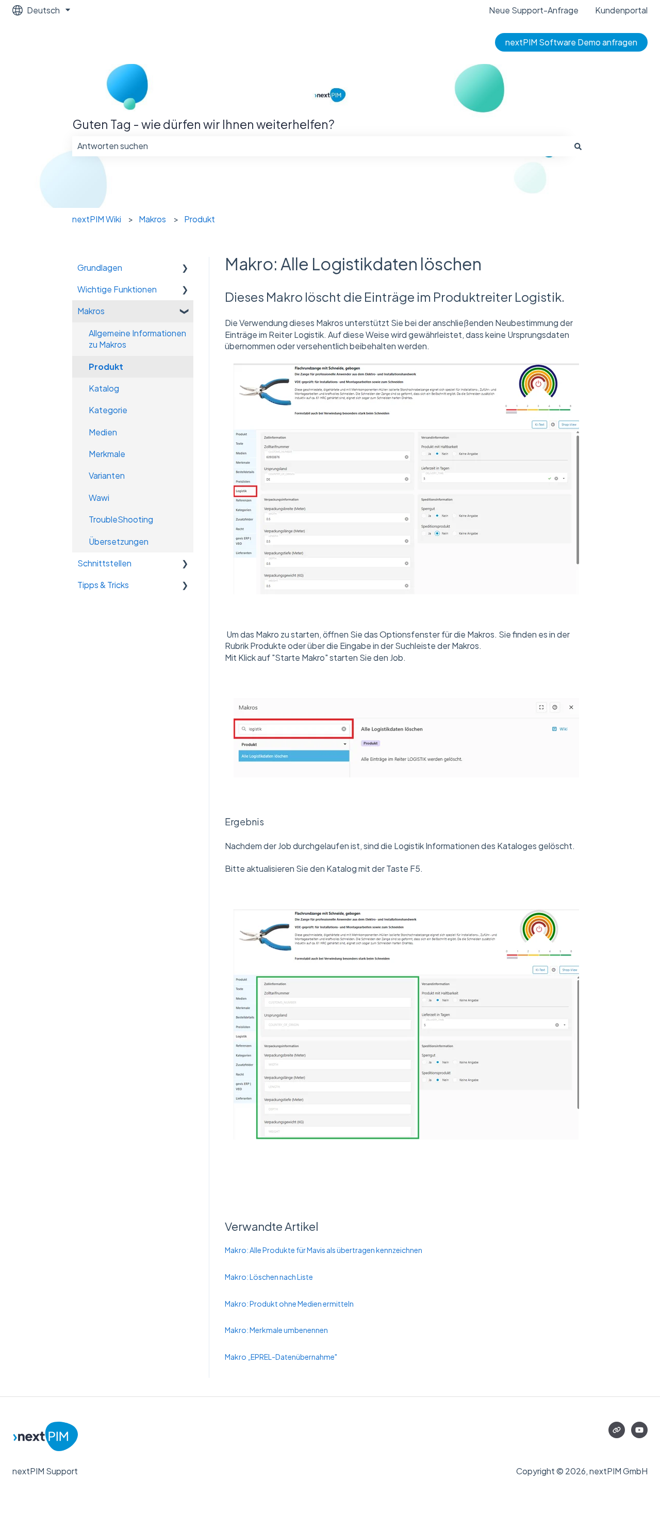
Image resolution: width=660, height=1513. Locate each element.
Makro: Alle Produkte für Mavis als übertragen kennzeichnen (323, 1250)
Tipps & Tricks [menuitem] (103, 584)
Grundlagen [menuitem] (99, 267)
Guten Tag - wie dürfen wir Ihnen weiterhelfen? (203, 124)
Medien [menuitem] (103, 432)
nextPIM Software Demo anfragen (571, 42)
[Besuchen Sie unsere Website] (616, 1430)
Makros (152, 219)
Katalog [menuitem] (104, 388)
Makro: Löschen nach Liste (269, 1276)
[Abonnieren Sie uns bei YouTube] (639, 1430)
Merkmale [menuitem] (107, 453)
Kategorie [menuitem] (108, 409)
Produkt (199, 219)
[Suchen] (578, 146)
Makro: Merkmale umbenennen (276, 1330)
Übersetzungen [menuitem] (118, 541)
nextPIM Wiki (96, 219)
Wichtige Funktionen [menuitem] (117, 289)
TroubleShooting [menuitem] (121, 519)
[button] (185, 268)
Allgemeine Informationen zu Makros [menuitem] (137, 339)
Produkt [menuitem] (106, 366)
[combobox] (320, 146)
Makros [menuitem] (91, 310)
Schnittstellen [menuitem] (104, 563)
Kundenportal (621, 10)
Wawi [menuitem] (99, 497)
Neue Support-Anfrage (534, 10)
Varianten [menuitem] (107, 475)
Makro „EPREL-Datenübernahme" (281, 1356)
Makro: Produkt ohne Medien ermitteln (289, 1303)
